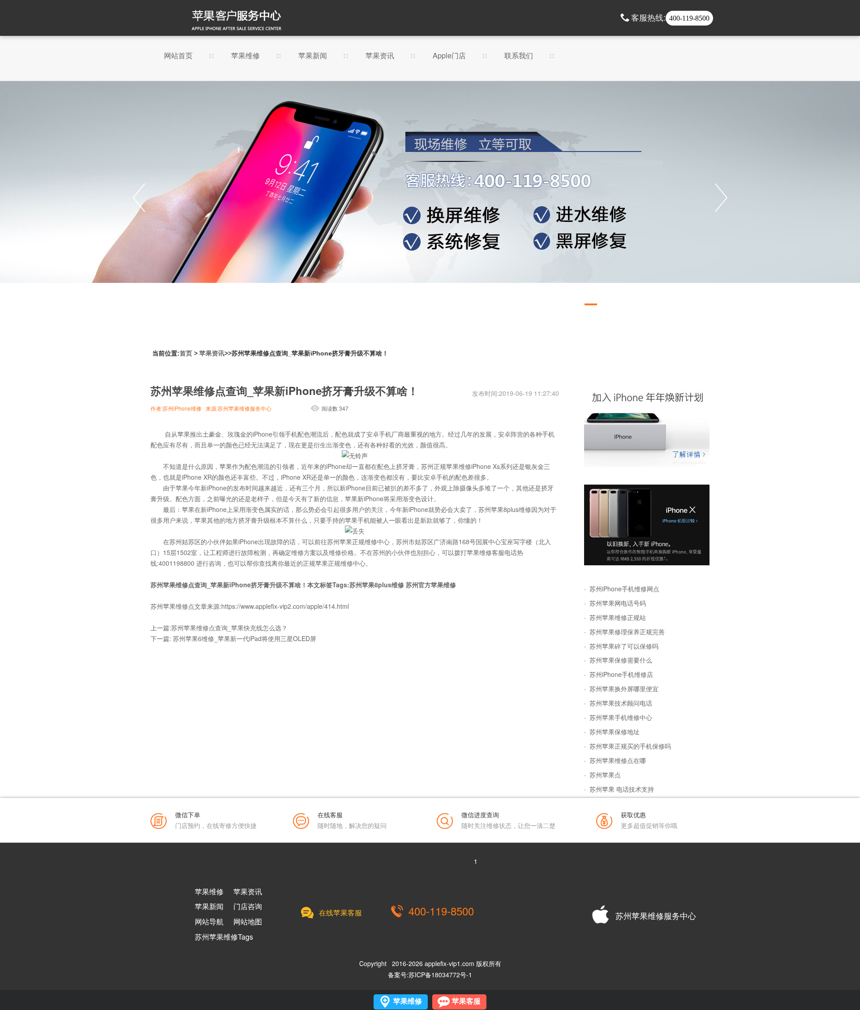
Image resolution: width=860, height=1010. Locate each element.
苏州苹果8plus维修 (376, 584)
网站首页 (178, 56)
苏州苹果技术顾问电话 (620, 702)
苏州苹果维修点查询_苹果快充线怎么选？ (229, 627)
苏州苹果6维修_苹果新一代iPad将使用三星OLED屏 (244, 638)
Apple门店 (449, 56)
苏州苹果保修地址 (614, 731)
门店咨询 (247, 906)
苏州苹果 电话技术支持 (621, 789)
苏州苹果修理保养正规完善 (627, 631)
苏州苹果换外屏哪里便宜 (623, 688)
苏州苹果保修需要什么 (620, 659)
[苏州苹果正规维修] (430, 197)
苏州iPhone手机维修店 (621, 674)
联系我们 (518, 56)
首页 (186, 353)
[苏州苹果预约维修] (647, 525)
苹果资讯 (380, 56)
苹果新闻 (312, 56)
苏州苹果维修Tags (224, 937)
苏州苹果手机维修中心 (620, 717)
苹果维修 (245, 56)
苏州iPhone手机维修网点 (624, 588)
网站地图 (247, 921)
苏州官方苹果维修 (431, 584)
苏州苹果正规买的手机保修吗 (630, 745)
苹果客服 (466, 1001)
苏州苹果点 (605, 774)
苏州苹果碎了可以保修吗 (623, 646)
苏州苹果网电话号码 (617, 602)
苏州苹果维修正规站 (617, 617)
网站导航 (209, 921)
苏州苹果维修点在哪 (617, 760)
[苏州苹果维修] (647, 426)
